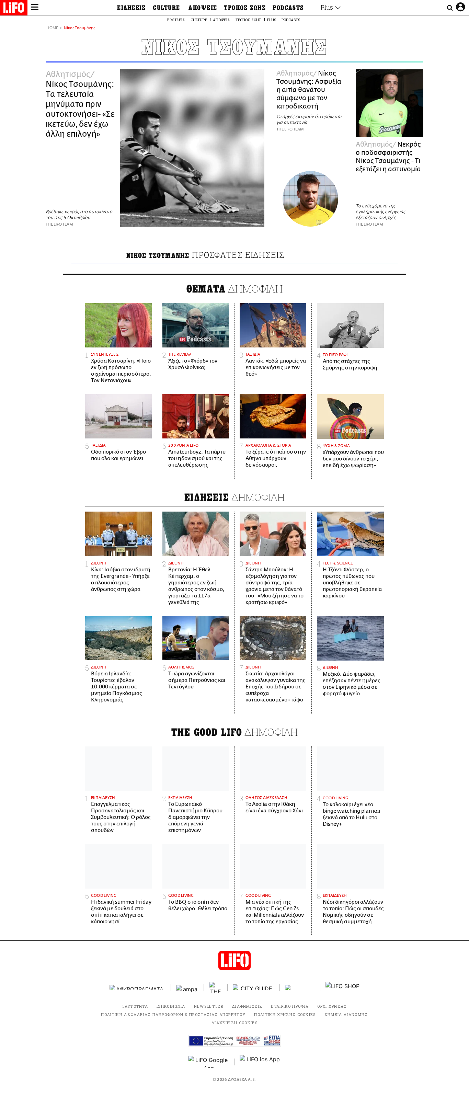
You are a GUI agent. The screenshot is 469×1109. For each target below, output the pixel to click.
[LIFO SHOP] (342, 987)
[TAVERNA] (300, 987)
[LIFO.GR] (13, 9)
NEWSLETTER (209, 1006)
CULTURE (166, 8)
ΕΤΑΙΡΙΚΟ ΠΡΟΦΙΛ (290, 1006)
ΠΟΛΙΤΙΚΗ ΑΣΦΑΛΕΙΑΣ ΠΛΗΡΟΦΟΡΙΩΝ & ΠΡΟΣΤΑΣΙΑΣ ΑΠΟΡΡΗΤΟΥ (173, 1014)
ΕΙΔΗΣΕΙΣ (131, 8)
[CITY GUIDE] (254, 987)
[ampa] (187, 987)
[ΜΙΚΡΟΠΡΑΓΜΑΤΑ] (138, 987)
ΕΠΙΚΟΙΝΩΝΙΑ (171, 1006)
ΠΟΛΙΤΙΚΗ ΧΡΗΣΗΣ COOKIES (285, 1014)
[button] (35, 8)
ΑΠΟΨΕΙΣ (202, 8)
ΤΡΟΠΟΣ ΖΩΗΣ (245, 8)
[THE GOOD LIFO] (215, 987)
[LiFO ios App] (260, 1062)
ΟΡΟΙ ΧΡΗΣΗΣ (332, 1006)
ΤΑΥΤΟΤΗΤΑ (135, 1006)
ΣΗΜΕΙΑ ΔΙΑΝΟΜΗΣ (346, 1014)
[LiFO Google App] (208, 1062)
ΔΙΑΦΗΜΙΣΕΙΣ (247, 1006)
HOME (52, 28)
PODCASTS (288, 8)
